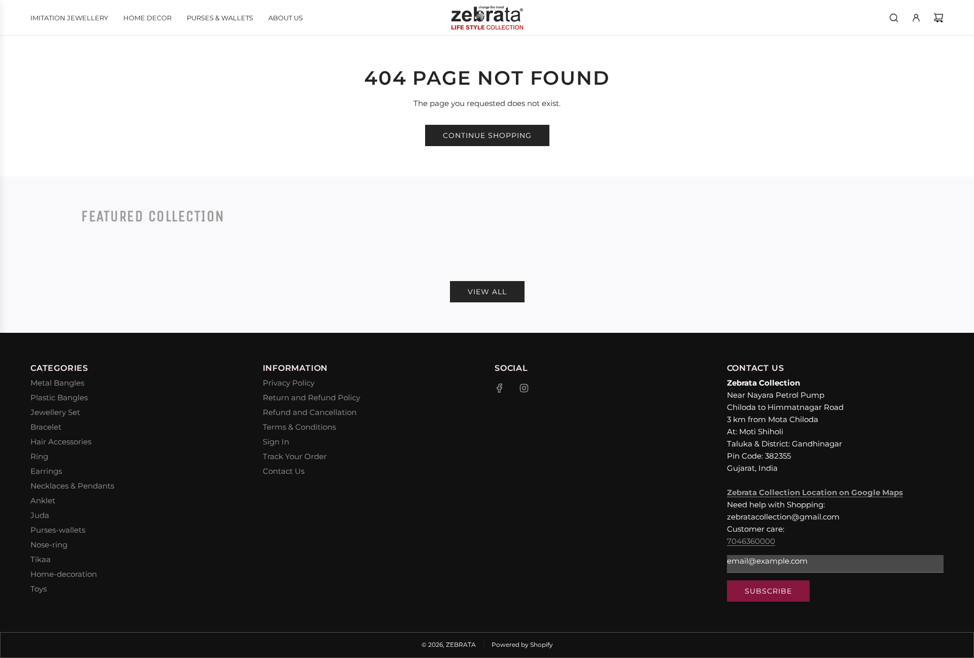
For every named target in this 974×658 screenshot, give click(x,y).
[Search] (894, 18)
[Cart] (938, 18)
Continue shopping (487, 135)
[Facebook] (500, 388)
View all (487, 291)
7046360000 (751, 541)
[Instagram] (524, 388)
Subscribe (768, 591)
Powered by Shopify (522, 644)
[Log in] (916, 18)
